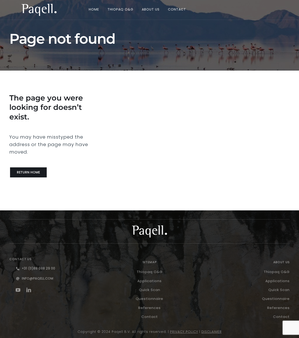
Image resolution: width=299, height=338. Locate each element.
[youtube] (18, 290)
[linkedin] (29, 290)
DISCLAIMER (211, 331)
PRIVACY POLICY (184, 331)
